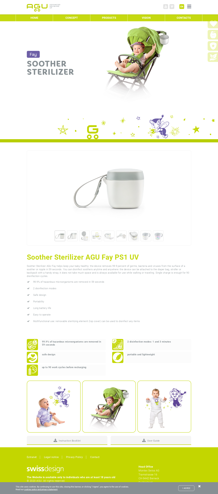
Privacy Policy (74, 457)
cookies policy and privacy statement (40, 489)
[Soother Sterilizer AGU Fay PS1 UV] (109, 189)
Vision (146, 17)
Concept (71, 17)
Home (34, 17)
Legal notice (51, 457)
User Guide (153, 440)
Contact (94, 457)
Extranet (32, 457)
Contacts (184, 17)
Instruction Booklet (70, 440)
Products (109, 17)
